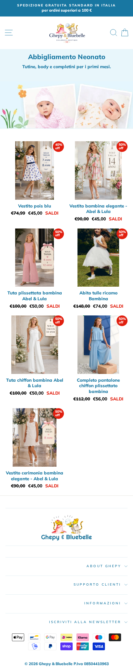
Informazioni (102, 603)
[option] (66, 8)
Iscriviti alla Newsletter (85, 622)
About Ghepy (104, 566)
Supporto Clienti (97, 584)
